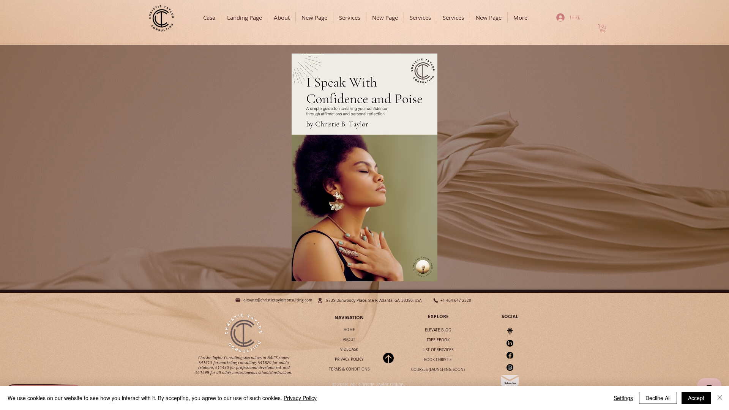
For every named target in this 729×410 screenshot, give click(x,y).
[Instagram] (510, 367)
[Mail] (238, 300)
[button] (603, 28)
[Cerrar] (719, 398)
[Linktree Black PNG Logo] (510, 331)
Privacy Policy (300, 398)
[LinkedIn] (510, 343)
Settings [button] (623, 398)
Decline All (658, 398)
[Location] (320, 300)
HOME (349, 329)
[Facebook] (510, 355)
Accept (696, 398)
